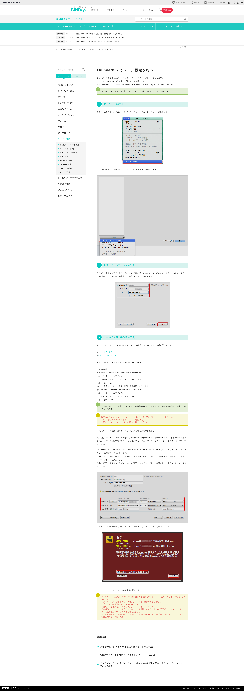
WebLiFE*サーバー (66, 190)
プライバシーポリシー (200, 688)
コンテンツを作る (66, 103)
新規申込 (167, 10)
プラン (125, 10)
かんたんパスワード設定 (69, 145)
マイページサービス (165, 26)
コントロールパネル (146, 26)
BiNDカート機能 (66, 160)
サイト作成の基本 (66, 91)
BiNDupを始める (65, 85)
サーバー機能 (64, 139)
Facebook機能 (65, 164)
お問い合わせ (181, 26)
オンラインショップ (67, 115)
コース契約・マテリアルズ (70, 178)
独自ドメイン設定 (105, 352)
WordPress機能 (66, 168)
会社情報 (186, 688)
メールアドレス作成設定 (108, 355)
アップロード (64, 133)
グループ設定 (65, 172)
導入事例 (110, 10)
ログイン (155, 10)
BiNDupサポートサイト (69, 19)
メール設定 (64, 157)
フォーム (62, 121)
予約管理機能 (64, 184)
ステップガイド (65, 196)
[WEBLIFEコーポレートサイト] (11, 2)
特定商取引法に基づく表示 (219, 688)
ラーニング (140, 10)
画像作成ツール (65, 109)
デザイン (62, 97)
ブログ (61, 127)
